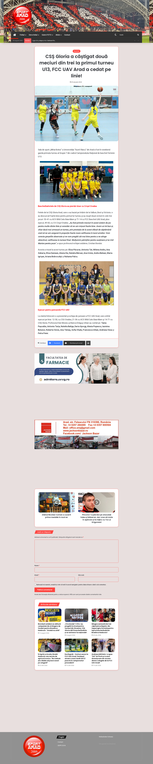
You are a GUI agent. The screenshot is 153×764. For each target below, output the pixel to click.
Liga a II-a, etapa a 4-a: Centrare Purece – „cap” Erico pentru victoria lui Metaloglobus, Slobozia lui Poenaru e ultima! (69, 40)
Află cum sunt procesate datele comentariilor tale (85, 594)
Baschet (76, 51)
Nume (37, 565)
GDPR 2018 (62, 745)
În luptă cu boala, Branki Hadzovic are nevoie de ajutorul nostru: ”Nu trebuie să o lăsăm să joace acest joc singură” (49, 658)
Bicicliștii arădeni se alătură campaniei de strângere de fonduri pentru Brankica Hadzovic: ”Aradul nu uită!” (49, 627)
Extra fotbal (33, 35)
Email (36, 575)
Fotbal (22, 35)
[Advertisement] (76, 401)
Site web (81, 575)
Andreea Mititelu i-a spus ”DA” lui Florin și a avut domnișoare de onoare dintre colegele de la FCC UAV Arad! (102, 658)
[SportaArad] (22, 15)
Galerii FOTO (46, 35)
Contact (67, 35)
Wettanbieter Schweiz (106, 737)
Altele (58, 35)
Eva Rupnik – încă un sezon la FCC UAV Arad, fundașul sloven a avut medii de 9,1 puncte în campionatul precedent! (76, 658)
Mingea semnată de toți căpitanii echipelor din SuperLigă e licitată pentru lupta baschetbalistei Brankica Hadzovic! (102, 628)
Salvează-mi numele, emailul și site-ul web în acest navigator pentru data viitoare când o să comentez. (71, 584)
